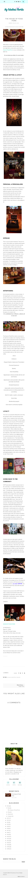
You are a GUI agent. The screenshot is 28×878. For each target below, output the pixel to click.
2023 (8, 818)
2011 (8, 842)
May (9, 812)
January (10, 816)
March (9, 814)
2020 (8, 824)
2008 (8, 848)
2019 (8, 826)
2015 (8, 834)
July (9, 808)
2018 (8, 828)
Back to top (21, 876)
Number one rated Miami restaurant (13, 677)
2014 (8, 836)
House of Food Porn (7, 50)
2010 (8, 844)
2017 (8, 830)
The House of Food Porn (16, 794)
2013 (8, 838)
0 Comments (5, 672)
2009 (8, 846)
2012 (8, 840)
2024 (8, 806)
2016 (8, 832)
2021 (8, 822)
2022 (8, 820)
